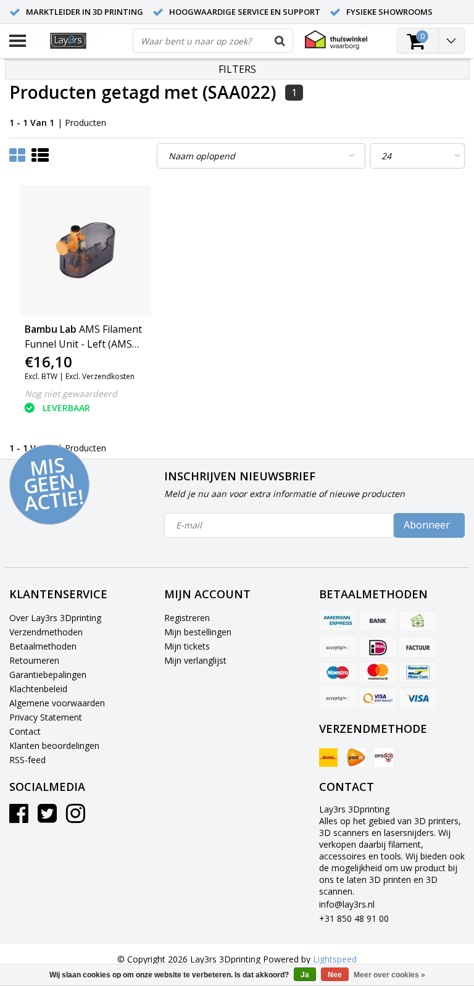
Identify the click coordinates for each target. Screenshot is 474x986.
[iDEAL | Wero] (377, 647)
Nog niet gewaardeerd (71, 393)
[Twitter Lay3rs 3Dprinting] (47, 818)
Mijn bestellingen (197, 632)
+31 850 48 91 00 (354, 918)
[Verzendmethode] (328, 757)
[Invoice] (417, 647)
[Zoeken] (280, 41)
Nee (335, 975)
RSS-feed (27, 760)
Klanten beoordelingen (54, 745)
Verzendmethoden (46, 632)
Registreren (187, 618)
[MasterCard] (377, 672)
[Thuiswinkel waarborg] (336, 39)
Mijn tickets (187, 646)
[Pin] (377, 698)
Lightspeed (335, 959)
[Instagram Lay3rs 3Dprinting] (75, 818)
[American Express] (337, 622)
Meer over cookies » (389, 975)
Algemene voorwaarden (57, 703)
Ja (305, 975)
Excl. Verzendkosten (100, 376)
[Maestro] (337, 672)
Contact (25, 731)
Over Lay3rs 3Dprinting (55, 618)
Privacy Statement (45, 717)
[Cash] (417, 622)
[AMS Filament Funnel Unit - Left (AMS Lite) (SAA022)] (85, 250)
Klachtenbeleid (38, 689)
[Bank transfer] (377, 622)
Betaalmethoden (43, 646)
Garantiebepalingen (47, 674)
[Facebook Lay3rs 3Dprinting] (18, 818)
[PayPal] (337, 698)
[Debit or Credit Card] (337, 647)
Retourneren (34, 660)
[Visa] (417, 698)
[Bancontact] (417, 672)
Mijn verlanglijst (195, 660)
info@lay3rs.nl (347, 904)
